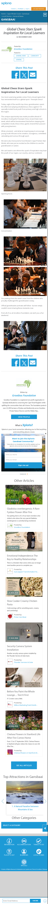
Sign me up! (23, 465)
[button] (23, 440)
